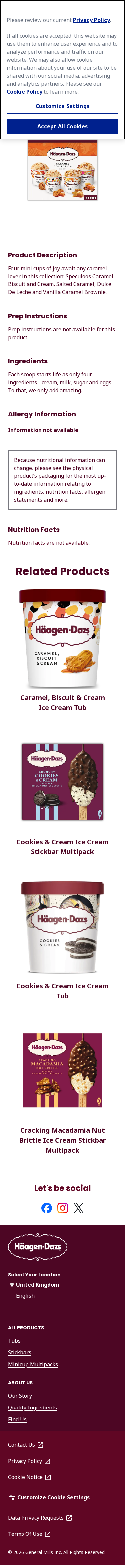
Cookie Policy (24, 91)
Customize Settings (62, 106)
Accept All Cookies (62, 126)
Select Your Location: (35, 1274)
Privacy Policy (91, 20)
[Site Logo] (37, 1248)
